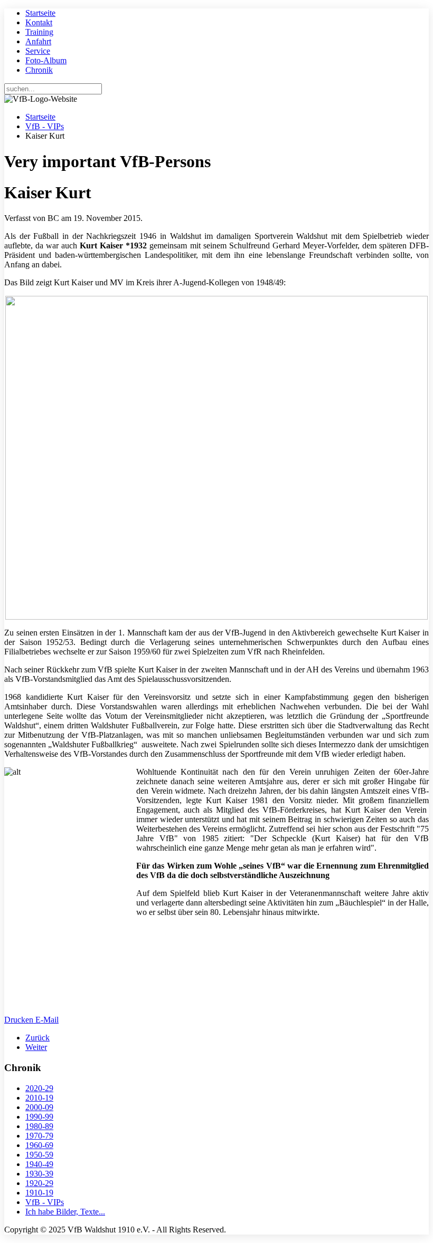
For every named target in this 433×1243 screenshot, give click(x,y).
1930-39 (39, 1173)
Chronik (39, 69)
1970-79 (39, 1135)
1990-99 (39, 1116)
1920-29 (39, 1183)
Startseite (40, 12)
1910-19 (39, 1192)
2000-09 (39, 1107)
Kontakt (38, 22)
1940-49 (39, 1164)
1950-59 (39, 1154)
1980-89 (39, 1126)
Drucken (19, 1019)
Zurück (37, 1037)
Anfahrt (38, 41)
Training (39, 31)
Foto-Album (46, 60)
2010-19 (39, 1097)
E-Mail (47, 1019)
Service (37, 50)
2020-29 (39, 1088)
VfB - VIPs (44, 126)
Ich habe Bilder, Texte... (65, 1211)
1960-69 (39, 1145)
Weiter (36, 1047)
